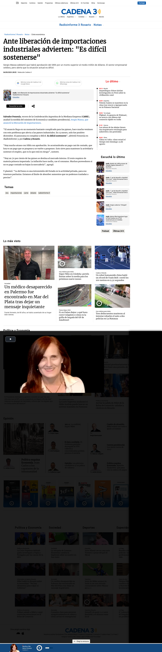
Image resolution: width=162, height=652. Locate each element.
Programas (49, 3)
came (26, 193)
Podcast (105, 231)
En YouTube (85, 3)
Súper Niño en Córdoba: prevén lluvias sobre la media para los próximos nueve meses (74, 276)
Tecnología (106, 113)
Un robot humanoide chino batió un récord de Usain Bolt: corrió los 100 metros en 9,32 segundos (112, 277)
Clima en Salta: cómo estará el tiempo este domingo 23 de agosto (112, 141)
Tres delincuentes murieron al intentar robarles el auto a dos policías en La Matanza (110, 316)
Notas (98, 24)
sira (7, 193)
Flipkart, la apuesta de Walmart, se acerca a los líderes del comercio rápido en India (113, 117)
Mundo (101, 17)
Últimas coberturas (61, 3)
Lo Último (61, 17)
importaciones (16, 193)
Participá (142, 3)
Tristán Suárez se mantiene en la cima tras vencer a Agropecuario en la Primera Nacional (113, 105)
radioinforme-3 (44, 193)
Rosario (91, 17)
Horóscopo (101, 3)
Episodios (16, 97)
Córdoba (81, 17)
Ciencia (105, 125)
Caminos (32, 3)
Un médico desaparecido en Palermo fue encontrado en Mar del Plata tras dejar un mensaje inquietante (28, 296)
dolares (33, 193)
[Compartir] (33, 106)
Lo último (112, 81)
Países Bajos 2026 (65, 310)
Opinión (40, 3)
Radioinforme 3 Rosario (75, 24)
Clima (93, 3)
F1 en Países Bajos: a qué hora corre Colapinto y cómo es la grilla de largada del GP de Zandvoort (73, 316)
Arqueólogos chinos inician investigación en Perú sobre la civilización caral (112, 92)
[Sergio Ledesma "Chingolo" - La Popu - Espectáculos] (100, 207)
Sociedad (7, 283)
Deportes (24, 3)
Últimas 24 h (74, 3)
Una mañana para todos (66, 272)
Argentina (70, 17)
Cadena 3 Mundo (101, 273)
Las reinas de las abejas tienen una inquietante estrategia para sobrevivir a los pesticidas (113, 129)
